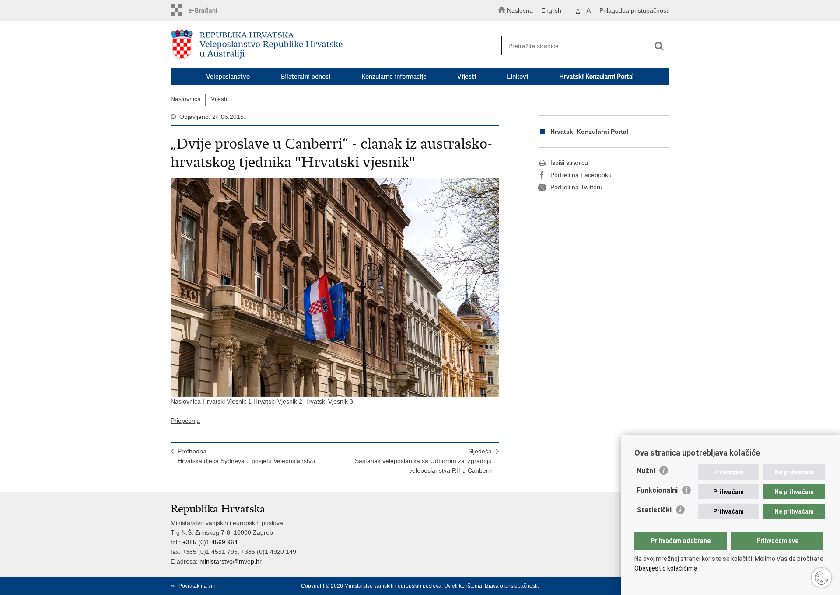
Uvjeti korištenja (463, 586)
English (551, 10)
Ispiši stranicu (569, 162)
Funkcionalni (657, 490)
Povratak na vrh (197, 586)
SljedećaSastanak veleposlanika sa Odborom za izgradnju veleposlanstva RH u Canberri (423, 461)
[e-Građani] (208, 10)
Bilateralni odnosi (305, 76)
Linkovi (517, 76)
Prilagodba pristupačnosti (634, 10)
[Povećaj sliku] (335, 287)
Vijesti (466, 76)
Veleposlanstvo (228, 76)
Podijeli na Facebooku (581, 174)
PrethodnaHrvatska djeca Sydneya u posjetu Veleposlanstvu (246, 456)
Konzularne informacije (394, 76)
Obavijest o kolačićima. (666, 568)
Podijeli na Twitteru (576, 187)
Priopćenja (185, 420)
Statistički (654, 510)
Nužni (646, 470)
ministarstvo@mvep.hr (231, 561)
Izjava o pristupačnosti (511, 586)
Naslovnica (186, 98)
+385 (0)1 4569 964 (210, 542)
